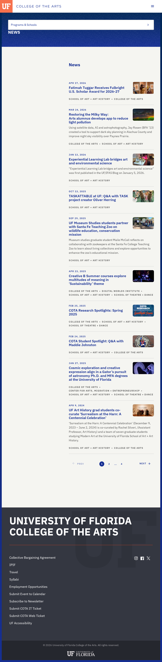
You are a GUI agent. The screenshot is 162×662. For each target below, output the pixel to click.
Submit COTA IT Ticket (25, 608)
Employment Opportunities (28, 586)
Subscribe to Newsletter (26, 601)
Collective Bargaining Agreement (32, 557)
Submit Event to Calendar (27, 594)
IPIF (12, 565)
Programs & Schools (24, 25)
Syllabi (14, 579)
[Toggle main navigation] (152, 6)
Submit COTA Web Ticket (27, 616)
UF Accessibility (20, 623)
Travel (13, 572)
